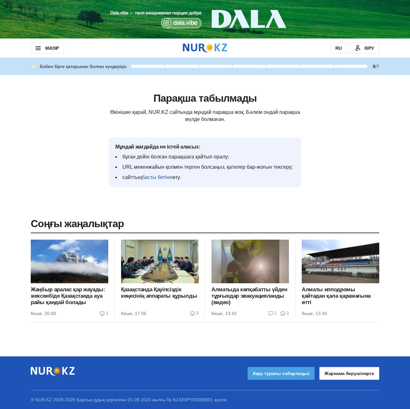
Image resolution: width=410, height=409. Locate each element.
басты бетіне (157, 177)
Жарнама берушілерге (349, 373)
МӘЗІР (52, 48)
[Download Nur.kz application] (205, 19)
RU (338, 48)
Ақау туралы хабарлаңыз (281, 373)
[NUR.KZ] (205, 48)
